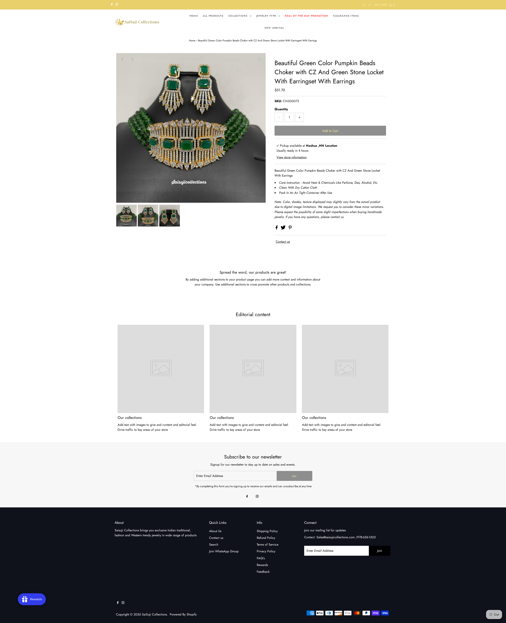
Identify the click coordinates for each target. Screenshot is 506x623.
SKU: (278, 101)
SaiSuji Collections (154, 614)
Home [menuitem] (194, 16)
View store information (292, 157)
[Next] (132, 59)
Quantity (281, 109)
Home (192, 40)
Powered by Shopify (183, 614)
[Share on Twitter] (284, 228)
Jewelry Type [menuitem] (266, 16)
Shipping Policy (267, 531)
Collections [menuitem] (238, 16)
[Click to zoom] (259, 59)
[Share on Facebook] (277, 228)
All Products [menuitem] (213, 16)
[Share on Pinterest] (290, 228)
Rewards (262, 565)
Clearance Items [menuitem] (346, 16)
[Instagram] (116, 5)
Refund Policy (266, 537)
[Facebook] (112, 5)
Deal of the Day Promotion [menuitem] (306, 16)
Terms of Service (267, 544)
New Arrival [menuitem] (274, 28)
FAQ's (261, 558)
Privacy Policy (266, 551)
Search (213, 544)
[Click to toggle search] (364, 5)
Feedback (263, 571)
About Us (215, 531)
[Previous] (122, 59)
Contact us (283, 241)
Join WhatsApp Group (224, 551)
